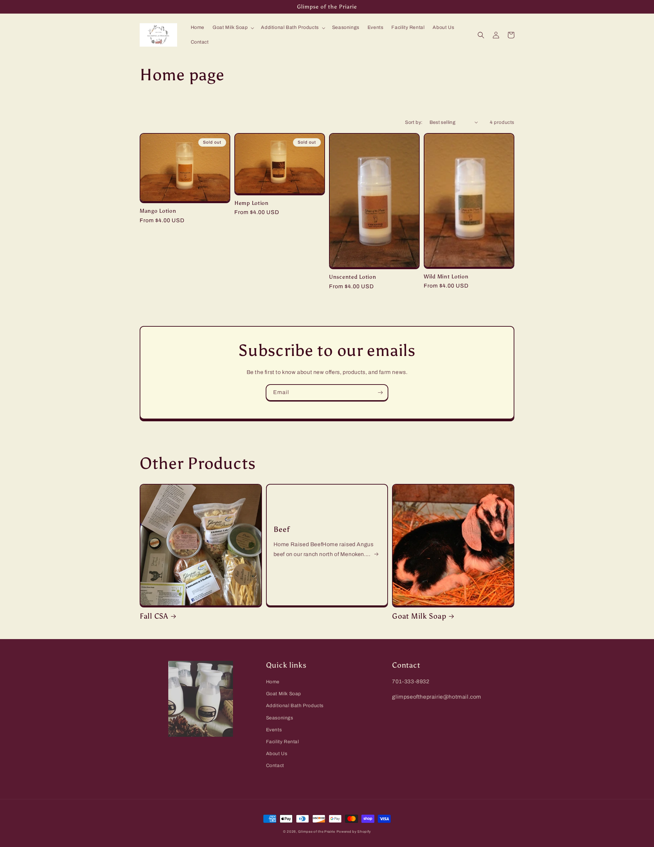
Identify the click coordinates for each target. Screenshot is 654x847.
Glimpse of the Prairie (316, 831)
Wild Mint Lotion (446, 276)
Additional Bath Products (295, 705)
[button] (232, 27)
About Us (276, 753)
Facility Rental (282, 741)
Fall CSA (154, 616)
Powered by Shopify (354, 831)
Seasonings (279, 717)
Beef (282, 529)
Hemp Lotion (251, 203)
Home (273, 681)
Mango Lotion (158, 211)
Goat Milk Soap (419, 616)
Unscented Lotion (352, 277)
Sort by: (413, 122)
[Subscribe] (380, 392)
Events (274, 729)
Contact (275, 765)
